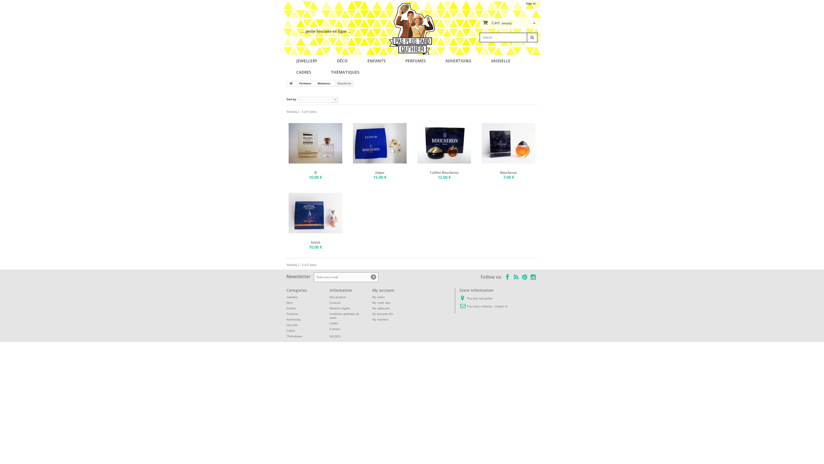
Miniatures (324, 83)
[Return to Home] (291, 83)
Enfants (376, 60)
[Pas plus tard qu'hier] (412, 29)
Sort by (291, 99)
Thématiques (345, 72)
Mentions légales (339, 308)
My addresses (381, 308)
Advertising (458, 60)
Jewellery (306, 60)
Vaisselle (500, 60)
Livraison (335, 302)
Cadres (303, 72)
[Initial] (315, 213)
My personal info (382, 314)
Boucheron (508, 173)
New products (337, 297)
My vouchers (380, 319)
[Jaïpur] (380, 143)
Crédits (333, 323)
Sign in (531, 3)
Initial (315, 242)
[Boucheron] (509, 143)
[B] (315, 143)
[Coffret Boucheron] (444, 143)
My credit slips (381, 302)
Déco (342, 60)
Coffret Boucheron (444, 173)
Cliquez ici (501, 306)
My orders (378, 297)
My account (383, 290)
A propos (334, 329)
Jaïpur (380, 173)
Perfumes (415, 60)
